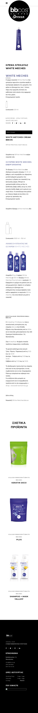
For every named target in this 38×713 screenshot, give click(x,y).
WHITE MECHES (11, 120)
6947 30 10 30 (10, 666)
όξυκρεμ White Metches (16, 169)
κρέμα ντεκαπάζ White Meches (17, 80)
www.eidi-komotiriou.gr (19, 386)
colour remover (21, 118)
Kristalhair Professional (15, 322)
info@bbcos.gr (10, 662)
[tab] (19, 132)
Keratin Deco (19, 483)
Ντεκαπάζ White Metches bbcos (17, 400)
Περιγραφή (11, 132)
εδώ (13, 157)
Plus (19, 540)
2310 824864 (10, 664)
